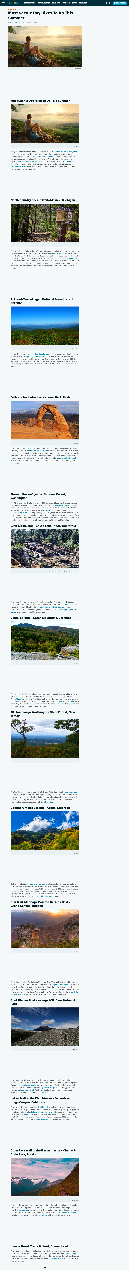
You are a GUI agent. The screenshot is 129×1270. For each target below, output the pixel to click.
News (74, 3)
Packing (66, 3)
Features (83, 3)
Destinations (29, 3)
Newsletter (121, 3)
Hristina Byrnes (15, 22)
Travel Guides (44, 3)
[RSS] (110, 3)
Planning (56, 3)
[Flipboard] (107, 3)
